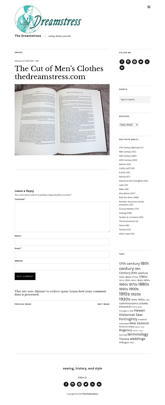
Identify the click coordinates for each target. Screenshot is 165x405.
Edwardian (125, 306)
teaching (123, 335)
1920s (136, 294)
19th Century (125, 156)
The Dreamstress (28, 36)
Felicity (122, 176)
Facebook (66, 386)
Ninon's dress (127, 326)
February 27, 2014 (22, 61)
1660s (128, 277)
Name (18, 236)
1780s (143, 277)
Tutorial (122, 229)
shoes (135, 330)
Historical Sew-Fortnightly (131, 317)
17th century (129, 263)
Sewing (122, 213)
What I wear (124, 234)
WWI (132, 343)
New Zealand (139, 323)
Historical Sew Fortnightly (131, 181)
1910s (124, 294)
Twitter (85, 386)
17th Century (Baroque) (130, 147)
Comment (20, 199)
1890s (123, 289)
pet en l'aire (139, 327)
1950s (141, 299)
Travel (122, 225)
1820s (134, 280)
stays (141, 331)
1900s (134, 289)
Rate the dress (126, 197)
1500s (122, 277)
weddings (137, 338)
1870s (133, 284)
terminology (137, 334)
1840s (140, 280)
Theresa (124, 339)
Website (19, 261)
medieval (142, 319)
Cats (148, 300)
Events (122, 172)
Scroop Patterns (126, 209)
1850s (147, 280)
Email (18, 248)
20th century (139, 273)
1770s (135, 277)
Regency (125, 330)
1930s (124, 299)
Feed (92, 386)
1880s (143, 284)
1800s (122, 280)
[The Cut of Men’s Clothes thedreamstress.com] (62, 154)
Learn (121, 185)
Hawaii (139, 310)
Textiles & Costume (128, 217)
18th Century (125, 152)
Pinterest (79, 386)
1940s (134, 299)
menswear (124, 323)
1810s (127, 280)
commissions (128, 303)
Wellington (124, 342)
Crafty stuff (124, 168)
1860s (123, 284)
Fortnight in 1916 (126, 311)
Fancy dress (137, 307)
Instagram (72, 386)
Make (121, 189)
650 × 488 (34, 61)
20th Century (125, 160)
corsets (143, 303)
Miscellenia (124, 193)
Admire (122, 164)
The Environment (127, 221)
